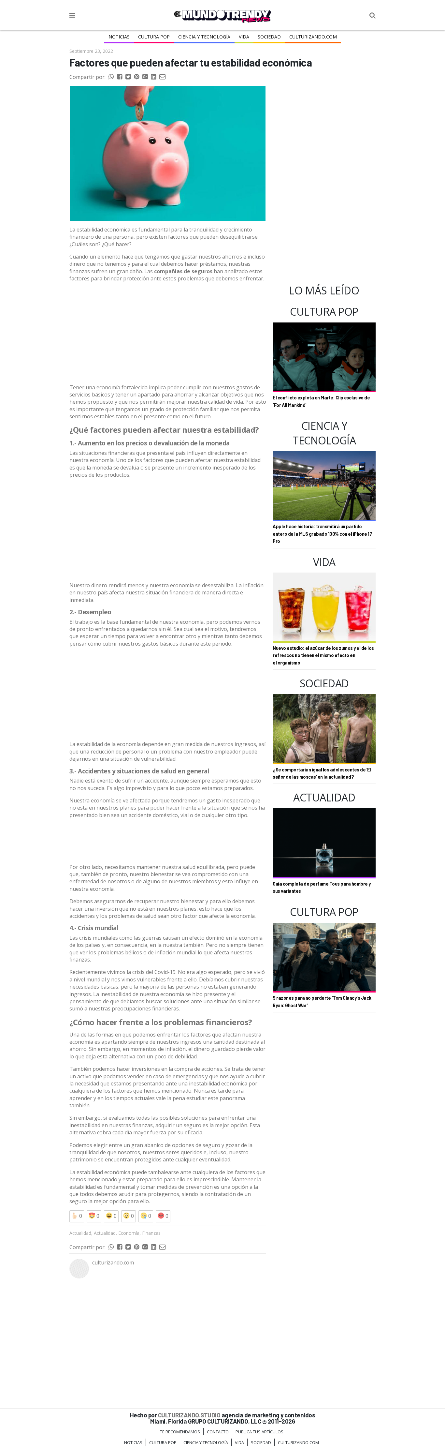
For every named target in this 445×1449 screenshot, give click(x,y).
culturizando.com (113, 1262)
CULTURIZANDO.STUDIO (189, 1415)
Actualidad (80, 1233)
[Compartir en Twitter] (128, 77)
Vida (244, 37)
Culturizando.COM (313, 37)
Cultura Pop (154, 37)
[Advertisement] (168, 333)
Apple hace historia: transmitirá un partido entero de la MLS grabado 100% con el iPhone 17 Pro (322, 534)
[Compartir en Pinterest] (136, 77)
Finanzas (151, 1233)
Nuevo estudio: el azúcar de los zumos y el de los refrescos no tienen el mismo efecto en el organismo (323, 655)
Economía (128, 1233)
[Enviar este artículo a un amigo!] (111, 77)
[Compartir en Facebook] (119, 77)
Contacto (218, 1432)
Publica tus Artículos (259, 1432)
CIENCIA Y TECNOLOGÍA (204, 37)
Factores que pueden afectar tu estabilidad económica (190, 62)
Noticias (119, 37)
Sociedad (269, 37)
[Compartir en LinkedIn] (153, 77)
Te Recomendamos (180, 1432)
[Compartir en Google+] (145, 77)
